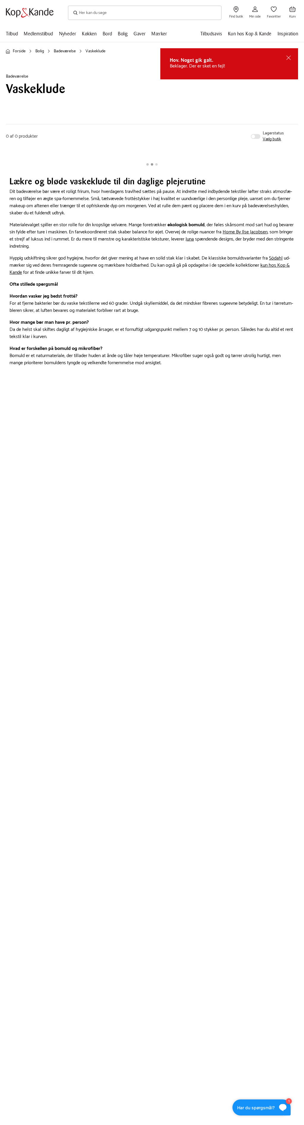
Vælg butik (272, 139)
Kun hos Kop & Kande (250, 34)
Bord (107, 34)
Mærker (159, 34)
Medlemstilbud (38, 34)
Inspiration (288, 34)
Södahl (276, 258)
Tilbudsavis (211, 34)
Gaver (139, 34)
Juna (190, 239)
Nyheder (67, 34)
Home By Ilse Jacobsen (245, 232)
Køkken (89, 34)
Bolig (123, 34)
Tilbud (12, 34)
